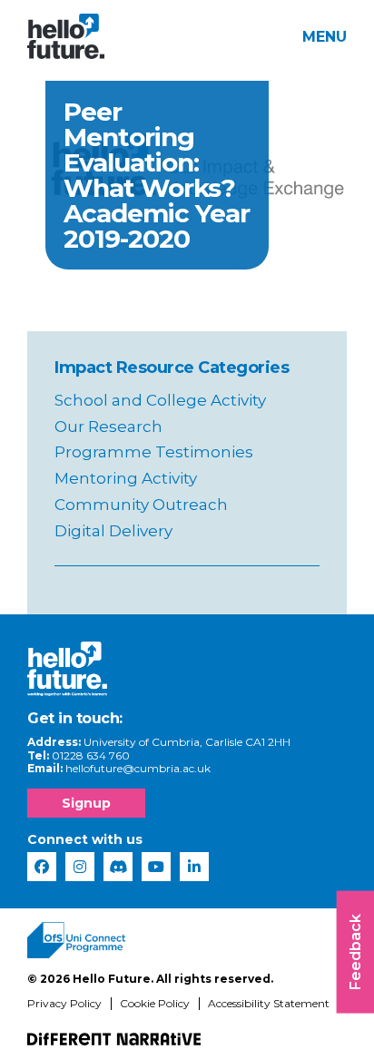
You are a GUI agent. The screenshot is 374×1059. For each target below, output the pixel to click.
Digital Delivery (113, 531)
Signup (86, 803)
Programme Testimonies (153, 452)
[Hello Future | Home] (65, 36)
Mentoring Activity (125, 478)
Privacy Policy (64, 1003)
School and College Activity (160, 400)
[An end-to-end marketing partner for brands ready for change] (114, 1039)
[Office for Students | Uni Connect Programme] (76, 940)
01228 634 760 (91, 755)
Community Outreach (141, 504)
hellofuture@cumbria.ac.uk (138, 768)
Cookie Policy (155, 1003)
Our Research (108, 426)
